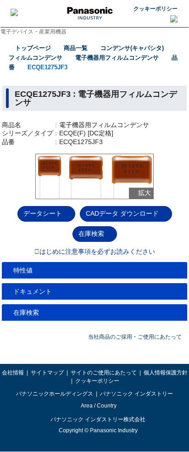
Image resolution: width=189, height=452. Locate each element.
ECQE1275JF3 (47, 67)
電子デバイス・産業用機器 (33, 31)
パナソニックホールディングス (54, 394)
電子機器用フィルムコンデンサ (117, 57)
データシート (42, 213)
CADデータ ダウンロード (122, 213)
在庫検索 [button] (26, 312)
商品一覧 (76, 48)
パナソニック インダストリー (136, 394)
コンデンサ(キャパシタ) (132, 48)
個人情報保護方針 (166, 372)
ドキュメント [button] (32, 291)
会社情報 (13, 372)
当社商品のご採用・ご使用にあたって (135, 337)
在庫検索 (91, 233)
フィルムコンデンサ (35, 57)
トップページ (33, 48)
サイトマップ (47, 372)
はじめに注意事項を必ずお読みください (97, 252)
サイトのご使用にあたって (104, 372)
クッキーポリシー (155, 9)
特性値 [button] (23, 270)
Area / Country (98, 405)
